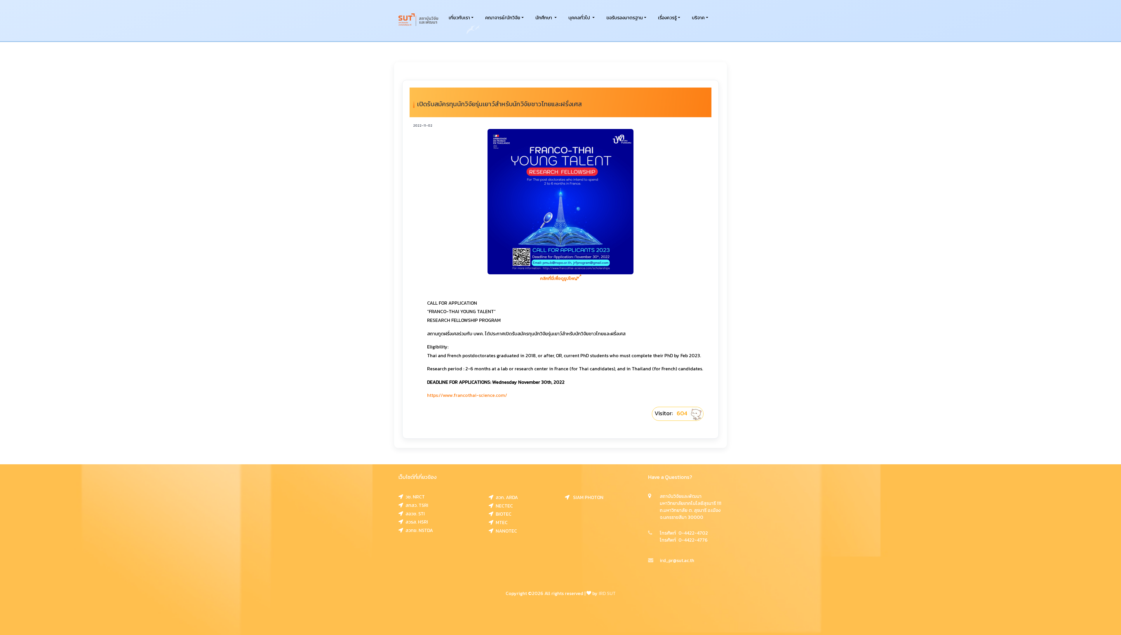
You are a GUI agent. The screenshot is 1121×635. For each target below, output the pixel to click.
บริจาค (698, 17)
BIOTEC (502, 513)
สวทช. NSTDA (418, 530)
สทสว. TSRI (415, 505)
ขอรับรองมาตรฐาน (624, 17)
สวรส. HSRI (415, 521)
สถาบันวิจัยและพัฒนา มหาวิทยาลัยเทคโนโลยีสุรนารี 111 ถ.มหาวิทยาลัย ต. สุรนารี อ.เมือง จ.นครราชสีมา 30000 (690, 507)
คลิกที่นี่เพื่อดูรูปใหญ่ (558, 278)
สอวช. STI (414, 513)
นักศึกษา (544, 17)
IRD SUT (607, 593)
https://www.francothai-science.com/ (467, 395)
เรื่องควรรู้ (667, 17)
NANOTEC (505, 530)
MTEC (500, 522)
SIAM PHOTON (586, 497)
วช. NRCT (414, 496)
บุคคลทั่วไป (579, 17)
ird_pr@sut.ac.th (677, 560)
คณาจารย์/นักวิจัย (502, 17)
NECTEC (503, 505)
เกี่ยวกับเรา (459, 17)
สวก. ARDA (505, 497)
